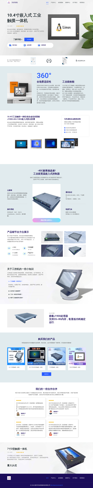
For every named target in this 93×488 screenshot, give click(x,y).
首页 (47, 2)
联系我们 (82, 2)
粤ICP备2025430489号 (56, 485)
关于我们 (75, 2)
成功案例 (60, 2)
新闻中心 (67, 2)
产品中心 (53, 2)
